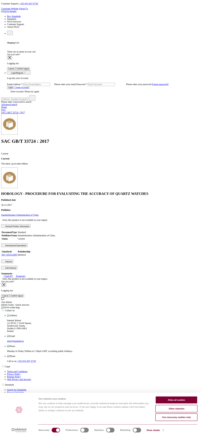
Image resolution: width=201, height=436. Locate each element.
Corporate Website (9, 8)
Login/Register (17, 73)
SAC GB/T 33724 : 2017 (13, 112)
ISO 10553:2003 (9, 255)
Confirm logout (22, 69)
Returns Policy (14, 377)
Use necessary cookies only (176, 417)
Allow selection (176, 408)
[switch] (84, 430)
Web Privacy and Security (19, 379)
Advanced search (9, 104)
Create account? (21, 87)
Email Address (41, 84)
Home (4, 107)
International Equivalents (15, 245)
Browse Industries (15, 392)
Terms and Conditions (17, 371)
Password (114, 84)
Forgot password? (160, 84)
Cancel (11, 69)
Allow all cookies (176, 400)
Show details (153, 430)
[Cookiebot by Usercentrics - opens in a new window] (19, 430)
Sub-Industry (10, 268)
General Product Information (17, 226)
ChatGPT (8, 276)
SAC (3, 110)
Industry (8, 261)
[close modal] (9, 58)
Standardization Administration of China (20, 215)
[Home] (8, 11)
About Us (23, 8)
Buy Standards (14, 16)
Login (10, 87)
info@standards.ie (15, 341)
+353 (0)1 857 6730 (28, 3)
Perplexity (20, 276)
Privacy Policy (14, 374)
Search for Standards (16, 390)
